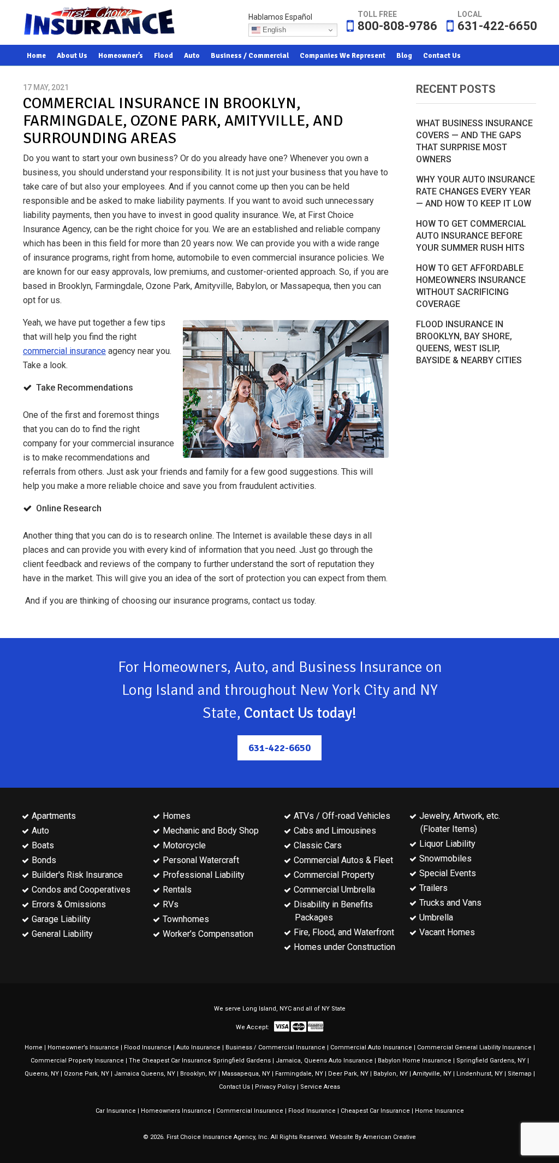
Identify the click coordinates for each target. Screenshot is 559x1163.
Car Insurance (116, 1110)
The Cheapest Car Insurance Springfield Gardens (200, 1060)
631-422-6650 (497, 26)
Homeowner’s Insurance (83, 1047)
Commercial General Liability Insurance (474, 1047)
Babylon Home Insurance (414, 1060)
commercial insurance (64, 351)
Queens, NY (42, 1073)
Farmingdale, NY (299, 1073)
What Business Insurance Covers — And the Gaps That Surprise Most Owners (474, 141)
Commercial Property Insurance (77, 1060)
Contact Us (234, 1086)
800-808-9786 (397, 26)
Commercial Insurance (249, 1110)
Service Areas (320, 1086)
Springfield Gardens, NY (491, 1060)
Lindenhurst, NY (479, 1073)
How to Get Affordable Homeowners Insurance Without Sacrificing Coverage (471, 286)
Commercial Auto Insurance (371, 1047)
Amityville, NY (432, 1073)
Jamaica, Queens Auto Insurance (324, 1060)
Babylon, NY (390, 1073)
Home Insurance (439, 1110)
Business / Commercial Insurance (275, 1047)
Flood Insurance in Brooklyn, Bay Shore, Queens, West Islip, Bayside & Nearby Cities (469, 342)
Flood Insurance (147, 1047)
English (273, 30)
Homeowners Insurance (176, 1110)
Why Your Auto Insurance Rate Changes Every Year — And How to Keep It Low (475, 191)
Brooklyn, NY (198, 1073)
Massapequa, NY (246, 1073)
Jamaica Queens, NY (144, 1073)
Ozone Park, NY (86, 1073)
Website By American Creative (373, 1137)
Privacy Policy (275, 1086)
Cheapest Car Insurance (375, 1110)
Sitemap (520, 1073)
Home (34, 1047)
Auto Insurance (198, 1047)
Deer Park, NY (348, 1073)
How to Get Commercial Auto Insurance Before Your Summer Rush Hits (471, 236)
